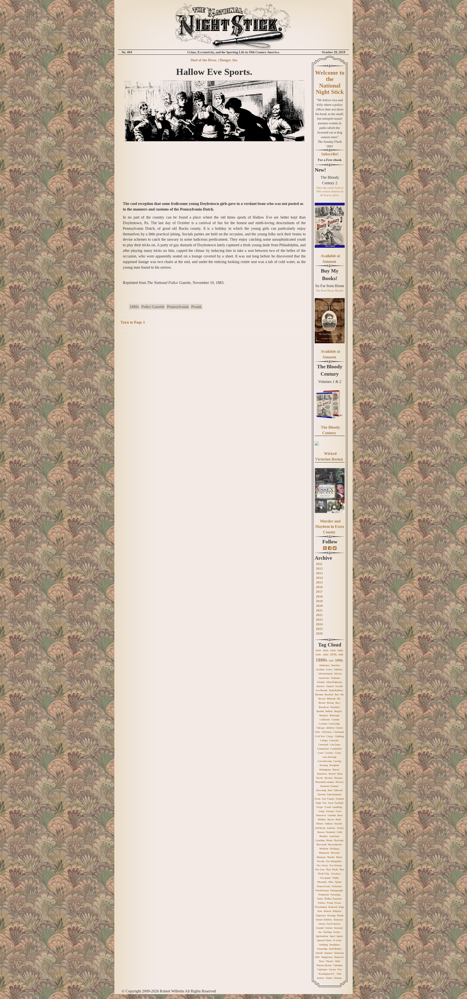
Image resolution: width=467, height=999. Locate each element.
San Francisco (334, 924)
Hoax (340, 815)
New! (320, 170)
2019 (319, 601)
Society (336, 932)
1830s (333, 650)
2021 (319, 610)
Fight (318, 803)
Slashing (327, 932)
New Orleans (335, 865)
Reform (327, 911)
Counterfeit (335, 749)
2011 (319, 564)
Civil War (320, 736)
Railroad (332, 907)
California (325, 719)
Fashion (340, 799)
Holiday (322, 819)
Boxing (330, 703)
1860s (326, 655)
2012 (319, 568)
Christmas (327, 732)
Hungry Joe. (229, 60)
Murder (331, 857)
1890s (339, 660)
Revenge (331, 915)
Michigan (334, 849)
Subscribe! (330, 154)
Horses (330, 819)
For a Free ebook (329, 160)
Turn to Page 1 (132, 322)
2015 (319, 582)
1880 (340, 655)
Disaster (328, 778)
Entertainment (334, 794)
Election (322, 794)
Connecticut (323, 749)
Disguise (338, 778)
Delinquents (325, 770)
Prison (337, 903)
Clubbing (339, 736)
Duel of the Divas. (204, 60)
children (330, 728)
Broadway (324, 707)
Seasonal (338, 928)
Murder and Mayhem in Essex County (329, 526)
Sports (340, 936)
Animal (330, 686)
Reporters (321, 915)
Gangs (321, 811)
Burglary (323, 715)
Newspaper (325, 878)
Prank (196, 307)
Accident (320, 669)
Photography (336, 890)
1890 (331, 661)
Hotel (338, 819)
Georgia (330, 811)
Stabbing (323, 945)
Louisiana (334, 836)
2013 (319, 573)
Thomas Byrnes (324, 965)
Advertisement (325, 673)
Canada (335, 719)
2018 (319, 596)
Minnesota (324, 853)
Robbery (328, 920)
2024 (319, 624)
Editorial (338, 790)
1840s (340, 650)
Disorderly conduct (324, 782)
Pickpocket (323, 894)
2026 (319, 633)
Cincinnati (338, 732)
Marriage (338, 840)
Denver (336, 770)
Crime (338, 753)
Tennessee (339, 957)
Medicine (323, 849)
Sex (320, 932)
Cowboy (329, 753)
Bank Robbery (336, 690)
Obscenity (322, 882)
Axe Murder (322, 690)
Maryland (321, 844)
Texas (321, 961)
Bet (342, 694)
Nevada (320, 861)
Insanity (338, 823)
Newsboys (336, 874)
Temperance (327, 957)
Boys (337, 703)
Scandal (320, 928)
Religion (337, 911)
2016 (319, 587)
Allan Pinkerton (334, 682)
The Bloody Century (329, 370)
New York (332, 869)
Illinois (319, 823)
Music (339, 857)
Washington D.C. (326, 974)
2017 (319, 591)
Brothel (320, 711)
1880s (134, 307)
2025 (319, 629)
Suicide (319, 953)
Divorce (339, 782)
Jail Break (320, 828)
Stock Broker (335, 949)
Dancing (324, 765)
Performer (337, 886)
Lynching (320, 840)
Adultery (338, 669)
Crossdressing (325, 761)
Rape (341, 907)
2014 (319, 578)
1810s (318, 650)
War (339, 969)
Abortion (335, 665)
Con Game (335, 744)
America (320, 686)
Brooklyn (335, 707)
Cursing (337, 761)
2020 (319, 606)
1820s (326, 650)
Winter (329, 978)
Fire (325, 803)
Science (328, 928)
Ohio (330, 882)
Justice (340, 828)
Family (330, 799)
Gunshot (332, 815)
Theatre (329, 961)
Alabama (335, 678)
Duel (330, 790)
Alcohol (321, 682)
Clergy (329, 736)
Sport (332, 936)
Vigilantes (322, 969)
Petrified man (322, 890)
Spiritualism (322, 936)
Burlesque (335, 715)
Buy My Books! (330, 274)
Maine (329, 840)
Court (320, 753)
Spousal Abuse (324, 940)
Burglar (338, 711)
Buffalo (329, 711)
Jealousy (331, 828)
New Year (320, 869)
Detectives (322, 774)
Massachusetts (335, 844)
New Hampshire (334, 861)
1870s (333, 654)
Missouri (335, 853)
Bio (339, 699)
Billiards (331, 699)
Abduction (324, 665)
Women (337, 978)
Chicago (320, 728)
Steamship (322, 949)
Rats (320, 911)
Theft (337, 961)
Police (320, 899)
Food (330, 803)
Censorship (334, 724)
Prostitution (321, 907)
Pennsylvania (178, 307)
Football (339, 803)
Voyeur (332, 969)
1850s (318, 655)
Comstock (323, 744)
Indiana (329, 823)
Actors (329, 669)
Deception (334, 765)
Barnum (319, 694)
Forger (319, 807)
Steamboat (334, 945)
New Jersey (322, 865)
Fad (324, 799)
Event (317, 799)
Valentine (337, 965)
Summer (328, 953)
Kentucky (330, 832)
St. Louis (337, 940)
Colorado (334, 740)
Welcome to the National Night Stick (329, 82)
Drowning (321, 790)
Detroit (332, 774)
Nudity (335, 878)
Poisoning (336, 894)
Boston (322, 703)
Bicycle (321, 699)
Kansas (321, 832)
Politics (321, 903)
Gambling (337, 807)
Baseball (329, 694)
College (324, 740)
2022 (319, 615)
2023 (319, 619)
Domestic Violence (329, 786)
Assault (339, 686)
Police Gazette (152, 307)
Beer (337, 694)
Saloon (321, 924)
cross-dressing (329, 757)
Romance (338, 920)
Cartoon (323, 724)
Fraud (328, 807)
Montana (321, 857)
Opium (338, 882)
